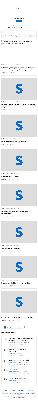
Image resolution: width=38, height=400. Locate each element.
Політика (3, 179)
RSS (6, 390)
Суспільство (4, 285)
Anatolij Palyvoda (13, 353)
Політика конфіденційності (17, 390)
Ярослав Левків (12, 342)
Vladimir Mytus (5, 64)
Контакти (30, 390)
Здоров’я (3, 320)
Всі (29, 26)
